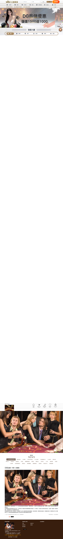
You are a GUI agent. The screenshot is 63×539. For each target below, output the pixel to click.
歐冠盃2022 (45, 463)
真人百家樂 (36, 459)
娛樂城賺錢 (29, 463)
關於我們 (55, 406)
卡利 (5, 532)
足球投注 (42, 461)
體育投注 (37, 461)
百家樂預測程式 (17, 463)
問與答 (50, 406)
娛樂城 (33, 461)
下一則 (62, 425)
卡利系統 (8, 532)
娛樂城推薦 (51, 463)
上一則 (1, 425)
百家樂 (22, 461)
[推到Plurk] (9, 516)
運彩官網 (54, 459)
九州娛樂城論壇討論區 (11, 459)
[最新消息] (9, 525)
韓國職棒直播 (27, 461)
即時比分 (7, 461)
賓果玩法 (23, 463)
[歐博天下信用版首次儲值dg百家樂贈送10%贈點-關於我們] (9, 407)
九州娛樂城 (19, 506)
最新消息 (44, 406)
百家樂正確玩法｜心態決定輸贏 (53, 514)
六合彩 (47, 461)
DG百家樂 (18, 532)
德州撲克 (12, 461)
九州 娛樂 (49, 459)
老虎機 (56, 461)
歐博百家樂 (13, 532)
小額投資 (40, 463)
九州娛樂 (11, 463)
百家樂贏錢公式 (43, 459)
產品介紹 (39, 406)
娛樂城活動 (18, 459)
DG (16, 532)
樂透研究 (17, 461)
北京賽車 (23, 459)
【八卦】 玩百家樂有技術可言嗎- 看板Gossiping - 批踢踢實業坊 (14, 514)
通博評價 (51, 461)
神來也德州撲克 (30, 459)
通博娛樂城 (34, 463)
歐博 (10, 532)
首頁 (33, 406)
